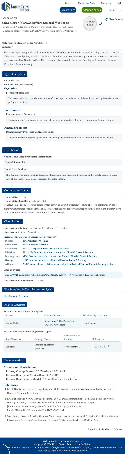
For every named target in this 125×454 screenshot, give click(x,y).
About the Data (86, 3)
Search (68, 3)
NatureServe (58, 444)
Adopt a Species (92, 10)
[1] (109, 346)
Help (119, 3)
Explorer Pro (68, 10)
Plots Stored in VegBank (16, 296)
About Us (106, 3)
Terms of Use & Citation (79, 444)
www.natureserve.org (71, 441)
